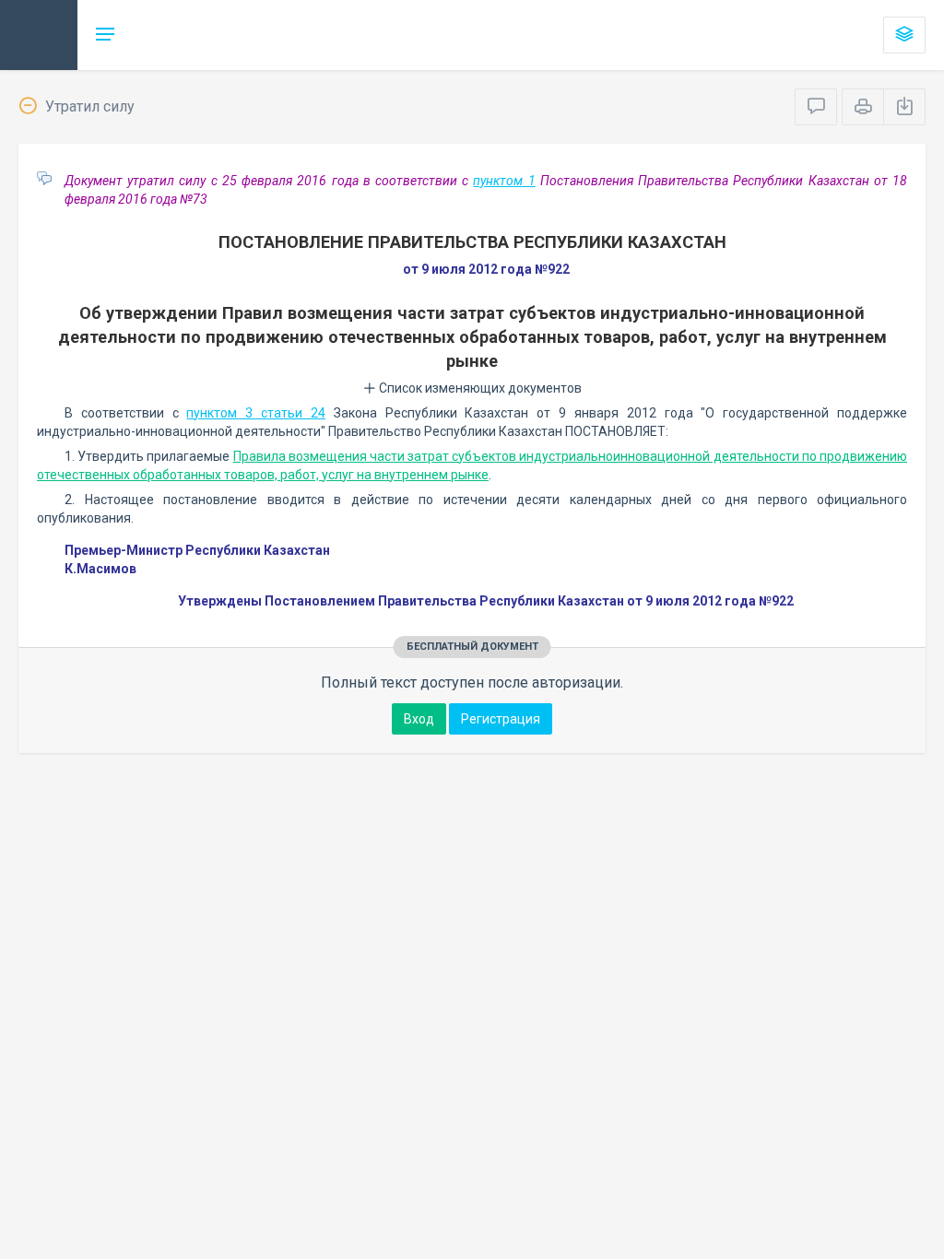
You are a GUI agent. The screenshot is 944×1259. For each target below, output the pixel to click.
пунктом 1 (504, 180)
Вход (419, 719)
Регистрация (500, 719)
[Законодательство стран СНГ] (38, 35)
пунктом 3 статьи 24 (255, 413)
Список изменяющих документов (479, 388)
